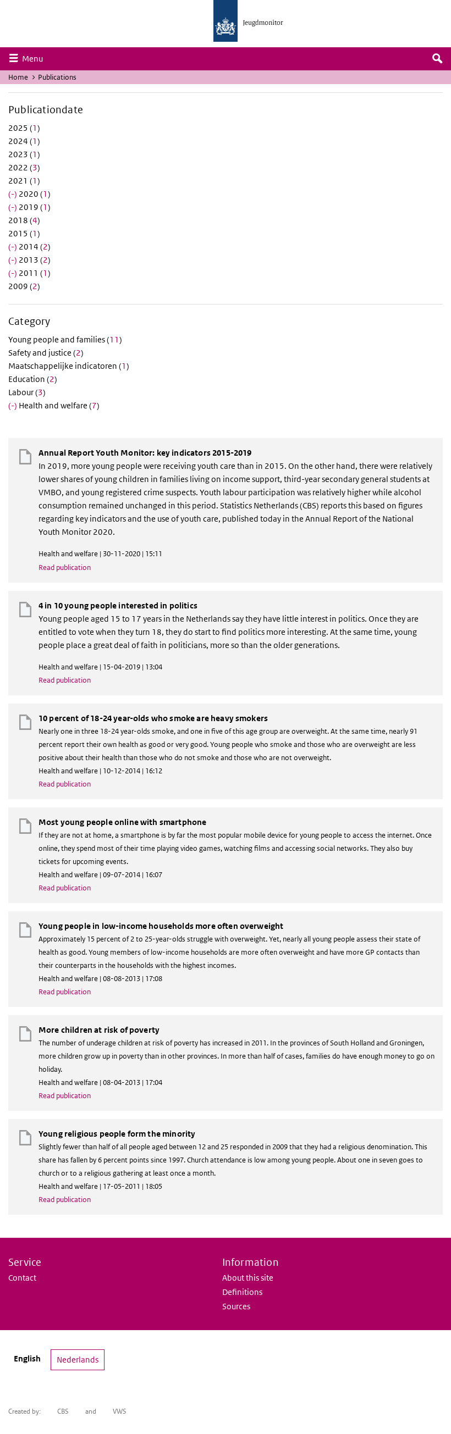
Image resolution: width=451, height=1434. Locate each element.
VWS (120, 1411)
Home (18, 77)
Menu (35, 58)
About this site (247, 1277)
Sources (236, 1306)
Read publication (64, 567)
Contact (22, 1277)
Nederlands (77, 1359)
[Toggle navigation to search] (437, 58)
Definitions (242, 1292)
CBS (63, 1411)
